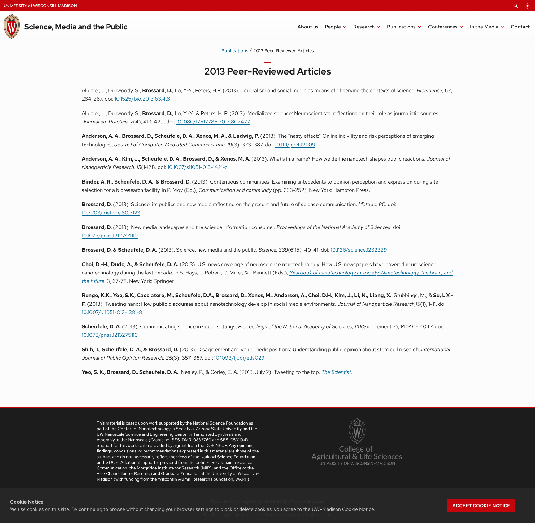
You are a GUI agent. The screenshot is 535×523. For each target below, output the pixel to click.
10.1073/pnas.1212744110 (110, 235)
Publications (234, 51)
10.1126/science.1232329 (359, 249)
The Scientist (336, 372)
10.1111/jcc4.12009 (295, 144)
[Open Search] (516, 6)
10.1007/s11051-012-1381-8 (112, 312)
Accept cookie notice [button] (481, 506)
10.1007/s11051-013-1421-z (197, 167)
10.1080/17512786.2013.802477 (213, 121)
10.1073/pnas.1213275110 (110, 334)
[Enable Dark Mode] (527, 6)
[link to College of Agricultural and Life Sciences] (356, 442)
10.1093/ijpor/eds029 (239, 357)
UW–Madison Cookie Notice (343, 509)
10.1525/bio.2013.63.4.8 (142, 98)
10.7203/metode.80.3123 (111, 212)
